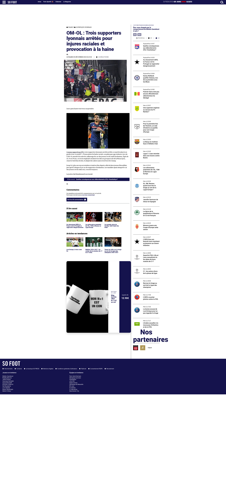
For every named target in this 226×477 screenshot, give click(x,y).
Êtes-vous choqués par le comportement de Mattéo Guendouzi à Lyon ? (146, 29)
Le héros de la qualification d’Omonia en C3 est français (145, 208)
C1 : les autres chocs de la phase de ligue (145, 267)
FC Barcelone (73, 389)
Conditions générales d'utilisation (67, 369)
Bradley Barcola (7, 378)
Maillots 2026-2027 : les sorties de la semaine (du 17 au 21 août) (93, 239)
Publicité (83, 369)
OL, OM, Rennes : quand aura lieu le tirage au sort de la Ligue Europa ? (146, 180)
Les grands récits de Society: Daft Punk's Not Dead (112, 214)
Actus (39, 1)
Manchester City (74, 391)
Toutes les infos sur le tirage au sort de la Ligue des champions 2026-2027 (113, 239)
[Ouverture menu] (4, 2)
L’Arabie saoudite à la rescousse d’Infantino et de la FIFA (143, 319)
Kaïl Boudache (6, 386)
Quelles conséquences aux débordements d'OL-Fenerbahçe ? (146, 42)
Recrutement (110, 369)
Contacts (19, 369)
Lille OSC (72, 381)
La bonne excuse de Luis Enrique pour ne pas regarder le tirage (145, 305)
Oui (135, 34)
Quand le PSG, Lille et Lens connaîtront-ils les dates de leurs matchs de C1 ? (146, 252)
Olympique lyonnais (75, 378)
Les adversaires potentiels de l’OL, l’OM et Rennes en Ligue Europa (93, 214)
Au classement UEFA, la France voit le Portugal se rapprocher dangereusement (74, 215)
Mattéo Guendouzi (7, 376)
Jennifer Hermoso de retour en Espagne (145, 195)
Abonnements (8, 369)
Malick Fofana (6, 391)
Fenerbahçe (72, 379)
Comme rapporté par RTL (75, 152)
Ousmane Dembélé (8, 381)
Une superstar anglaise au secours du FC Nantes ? (145, 104)
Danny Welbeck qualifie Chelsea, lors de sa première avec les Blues (146, 72)
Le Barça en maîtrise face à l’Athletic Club (146, 137)
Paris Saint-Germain (75, 376)
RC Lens (71, 386)
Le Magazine (67, 1)
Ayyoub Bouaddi (7, 383)
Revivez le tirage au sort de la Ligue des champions (145, 279)
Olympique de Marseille (76, 384)
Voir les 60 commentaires (75, 199)
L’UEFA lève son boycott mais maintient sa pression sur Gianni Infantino (146, 236)
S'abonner (58, 1)
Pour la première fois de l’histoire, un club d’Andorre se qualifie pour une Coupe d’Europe (146, 121)
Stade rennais (73, 383)
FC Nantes (72, 388)
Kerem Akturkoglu (7, 389)
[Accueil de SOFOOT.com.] (22, 2)
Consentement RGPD (96, 369)
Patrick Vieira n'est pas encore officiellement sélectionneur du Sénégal (145, 88)
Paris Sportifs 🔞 (48, 1)
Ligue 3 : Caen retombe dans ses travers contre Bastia (145, 150)
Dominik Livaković (7, 384)
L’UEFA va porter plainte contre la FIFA (145, 293)
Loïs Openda (6, 388)
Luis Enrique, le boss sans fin (74, 238)
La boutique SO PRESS (32, 369)
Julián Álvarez (6, 379)
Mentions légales (48, 369)
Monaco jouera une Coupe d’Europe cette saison (146, 222)
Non (139, 34)
